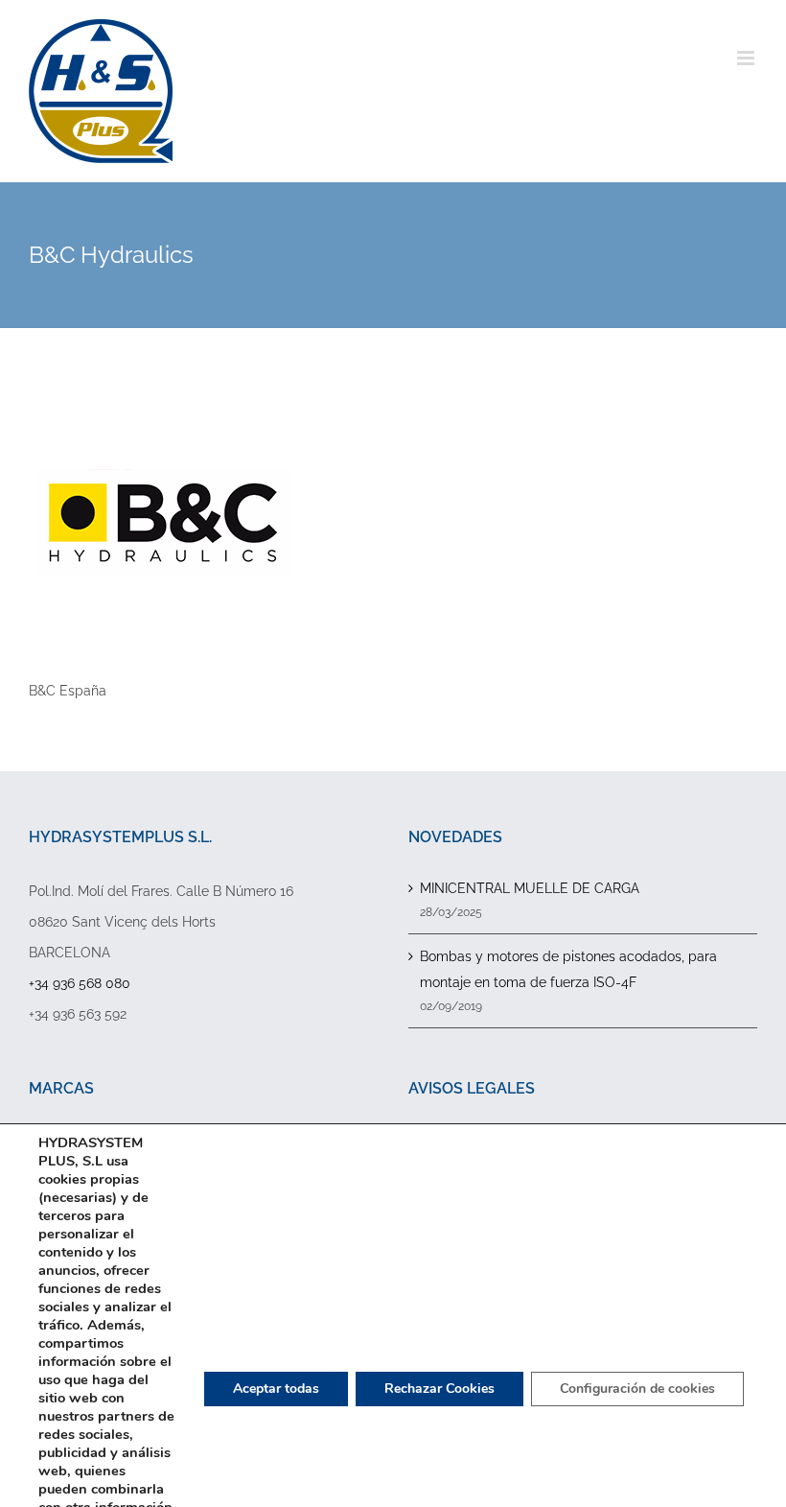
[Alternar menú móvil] (747, 58)
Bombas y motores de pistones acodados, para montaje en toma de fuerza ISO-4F (568, 969)
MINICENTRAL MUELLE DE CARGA (529, 888)
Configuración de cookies (637, 1388)
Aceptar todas (276, 1388)
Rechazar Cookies (439, 1388)
